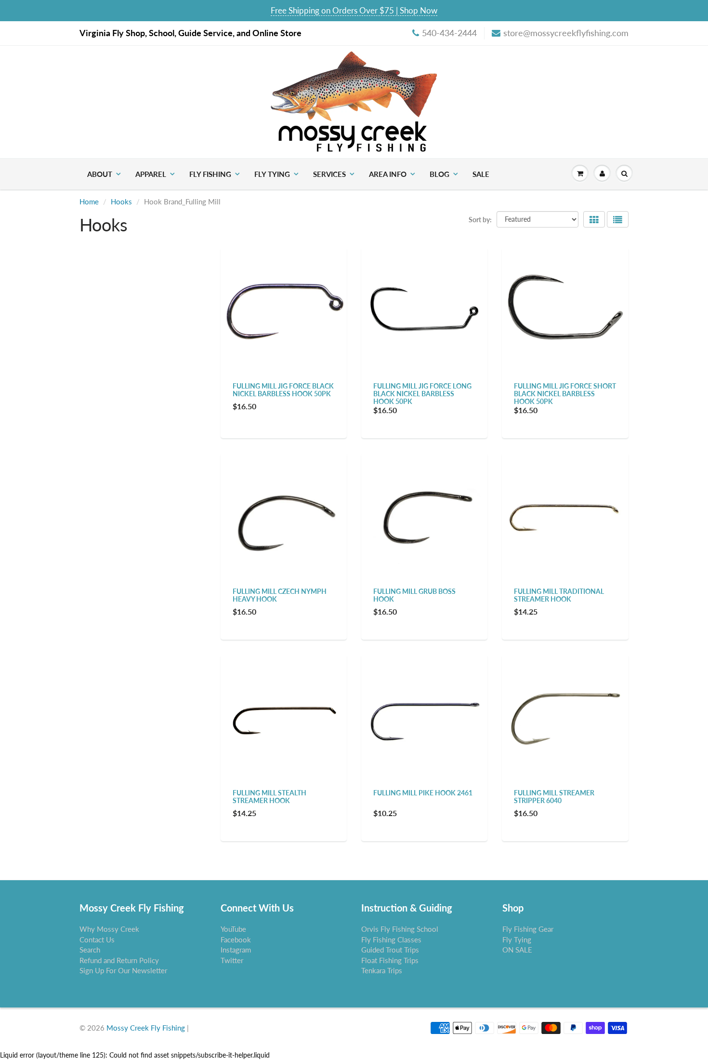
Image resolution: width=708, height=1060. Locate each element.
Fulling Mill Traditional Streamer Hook (559, 595)
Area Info (387, 174)
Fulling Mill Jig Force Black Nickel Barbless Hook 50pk (283, 390)
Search (89, 949)
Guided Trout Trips (390, 949)
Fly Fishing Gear (527, 929)
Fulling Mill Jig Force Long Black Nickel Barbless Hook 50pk (422, 393)
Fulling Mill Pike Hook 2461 (422, 793)
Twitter (232, 960)
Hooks (121, 201)
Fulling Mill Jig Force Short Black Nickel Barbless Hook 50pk (565, 393)
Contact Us (97, 939)
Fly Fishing (210, 174)
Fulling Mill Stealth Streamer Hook (269, 797)
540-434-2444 (449, 32)
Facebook (236, 939)
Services (329, 174)
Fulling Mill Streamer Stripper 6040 (554, 797)
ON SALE (517, 949)
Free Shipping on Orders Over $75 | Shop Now (354, 10)
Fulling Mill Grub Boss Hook (414, 595)
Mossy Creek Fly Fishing (145, 1027)
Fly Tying (272, 174)
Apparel (150, 174)
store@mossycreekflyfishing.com (566, 32)
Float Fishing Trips (390, 960)
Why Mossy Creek (109, 929)
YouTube (233, 929)
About (99, 174)
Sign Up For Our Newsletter (123, 970)
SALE (480, 174)
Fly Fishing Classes (391, 939)
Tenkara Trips (381, 970)
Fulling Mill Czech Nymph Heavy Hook (280, 595)
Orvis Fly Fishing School (399, 929)
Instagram (236, 949)
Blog (439, 174)
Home (89, 201)
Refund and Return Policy (119, 960)
